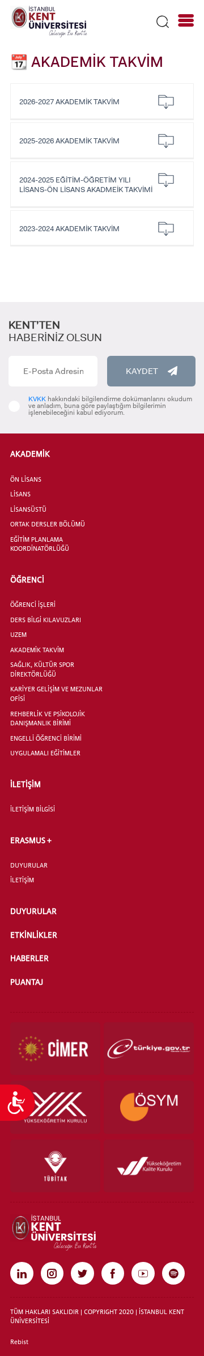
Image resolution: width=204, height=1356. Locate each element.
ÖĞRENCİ (27, 579)
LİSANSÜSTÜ (28, 509)
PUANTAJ (26, 982)
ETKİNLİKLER (33, 935)
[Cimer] (55, 1048)
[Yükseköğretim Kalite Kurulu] (149, 1166)
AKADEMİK (30, 453)
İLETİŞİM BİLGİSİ (32, 809)
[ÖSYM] (149, 1107)
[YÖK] (55, 1107)
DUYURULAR (29, 865)
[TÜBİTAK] (55, 1166)
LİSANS (20, 494)
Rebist (19, 1342)
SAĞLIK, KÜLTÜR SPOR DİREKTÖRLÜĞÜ (42, 669)
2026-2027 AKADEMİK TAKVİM (69, 102)
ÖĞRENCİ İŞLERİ (33, 605)
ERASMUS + (31, 840)
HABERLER (29, 958)
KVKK (37, 398)
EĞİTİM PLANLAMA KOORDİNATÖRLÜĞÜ (39, 544)
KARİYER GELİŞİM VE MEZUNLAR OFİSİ (56, 694)
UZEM (18, 635)
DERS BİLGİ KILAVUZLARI (45, 620)
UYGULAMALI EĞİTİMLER (45, 753)
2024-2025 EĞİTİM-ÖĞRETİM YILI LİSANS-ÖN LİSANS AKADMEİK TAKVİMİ (85, 184)
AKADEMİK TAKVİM (37, 650)
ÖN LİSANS (25, 479)
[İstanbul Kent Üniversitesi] (48, 20)
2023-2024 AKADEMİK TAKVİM (69, 228)
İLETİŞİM (25, 784)
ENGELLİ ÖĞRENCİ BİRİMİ (46, 738)
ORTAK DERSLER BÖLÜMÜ (47, 524)
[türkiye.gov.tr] (149, 1048)
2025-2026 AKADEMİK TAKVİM (69, 141)
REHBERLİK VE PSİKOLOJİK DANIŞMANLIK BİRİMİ (47, 719)
